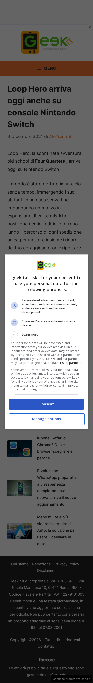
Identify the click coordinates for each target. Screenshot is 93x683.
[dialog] (47, 341)
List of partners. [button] (71, 363)
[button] (46, 334)
